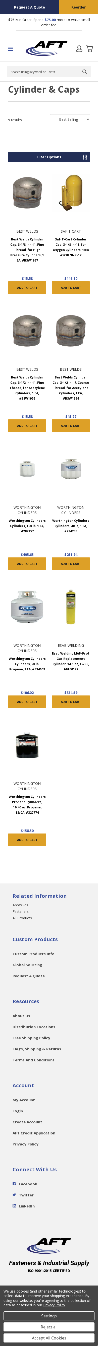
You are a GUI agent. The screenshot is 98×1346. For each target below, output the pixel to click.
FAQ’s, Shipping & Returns (37, 1048)
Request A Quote (29, 7)
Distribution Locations (34, 1026)
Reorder (78, 7)
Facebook (28, 1183)
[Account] (79, 48)
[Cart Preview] (89, 48)
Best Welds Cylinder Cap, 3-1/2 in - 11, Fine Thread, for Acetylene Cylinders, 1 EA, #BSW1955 (27, 388)
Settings (49, 1316)
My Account (24, 1099)
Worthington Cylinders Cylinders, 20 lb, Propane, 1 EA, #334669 (27, 664)
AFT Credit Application (34, 1132)
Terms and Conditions (34, 1059)
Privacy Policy (25, 1143)
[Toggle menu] (13, 48)
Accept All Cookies (49, 1338)
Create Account (27, 1121)
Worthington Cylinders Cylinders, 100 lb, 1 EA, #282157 (27, 526)
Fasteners (21, 911)
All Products (22, 918)
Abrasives (20, 905)
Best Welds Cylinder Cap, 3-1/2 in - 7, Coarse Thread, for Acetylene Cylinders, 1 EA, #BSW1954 (71, 388)
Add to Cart (27, 288)
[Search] (85, 72)
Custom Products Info (34, 953)
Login (18, 1110)
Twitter (26, 1194)
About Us (21, 1015)
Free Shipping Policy (31, 1037)
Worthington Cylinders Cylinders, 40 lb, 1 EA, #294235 (70, 526)
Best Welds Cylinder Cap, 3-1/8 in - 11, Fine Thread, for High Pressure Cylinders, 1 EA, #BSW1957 (27, 250)
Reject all (49, 1327)
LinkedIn (27, 1205)
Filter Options (49, 157)
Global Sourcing (27, 964)
